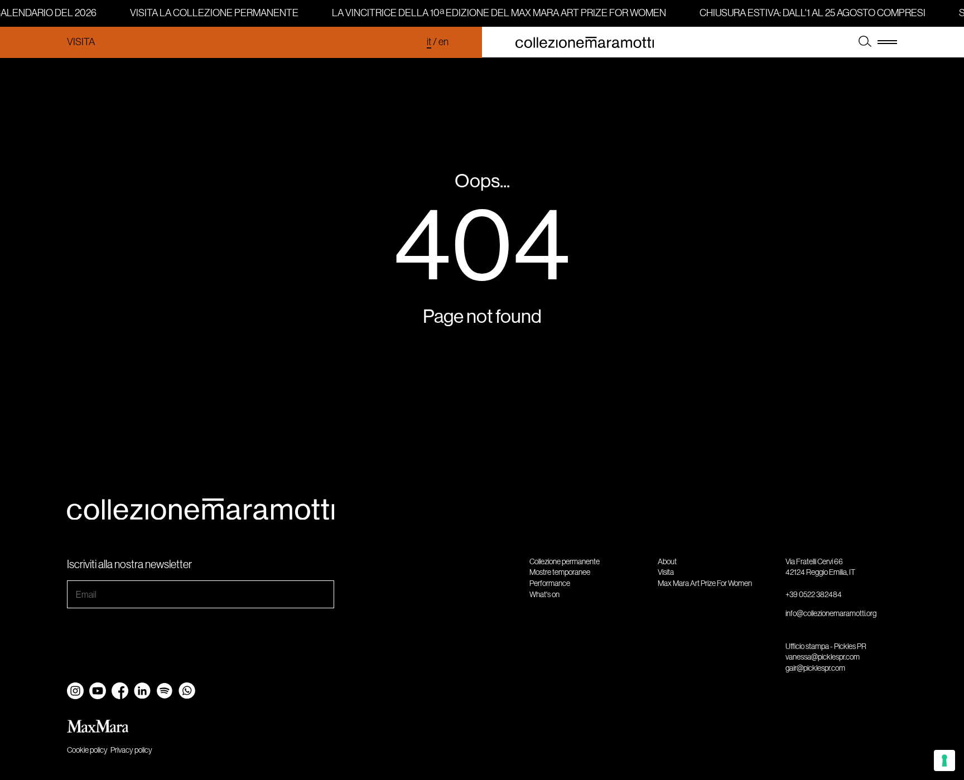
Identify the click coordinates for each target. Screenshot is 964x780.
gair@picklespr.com (815, 667)
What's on (544, 594)
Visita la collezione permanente (212, 12)
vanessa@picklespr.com (822, 656)
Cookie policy (87, 749)
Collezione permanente (564, 561)
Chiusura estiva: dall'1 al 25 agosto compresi (811, 12)
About (667, 561)
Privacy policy (131, 749)
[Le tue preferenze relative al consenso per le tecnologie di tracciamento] (944, 760)
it (429, 41)
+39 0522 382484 (813, 594)
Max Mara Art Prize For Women (705, 583)
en (443, 41)
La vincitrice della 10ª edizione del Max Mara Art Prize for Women (497, 12)
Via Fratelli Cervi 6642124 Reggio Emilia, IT (820, 567)
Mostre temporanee (559, 572)
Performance (549, 583)
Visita (81, 41)
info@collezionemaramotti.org (830, 613)
